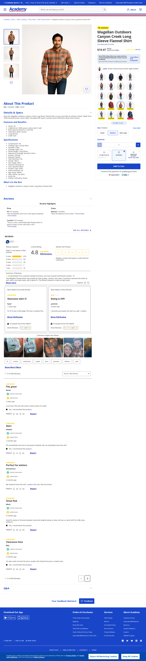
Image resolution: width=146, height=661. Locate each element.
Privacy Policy (71, 656)
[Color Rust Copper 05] (130, 96)
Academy (7, 19)
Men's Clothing (22, 19)
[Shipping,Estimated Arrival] (119, 155)
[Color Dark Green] (130, 76)
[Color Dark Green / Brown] (101, 86)
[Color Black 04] (101, 76)
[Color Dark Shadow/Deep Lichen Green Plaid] (121, 86)
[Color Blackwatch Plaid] (111, 76)
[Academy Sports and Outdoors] (18, 9)
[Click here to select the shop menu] (5, 9)
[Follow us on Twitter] (127, 640)
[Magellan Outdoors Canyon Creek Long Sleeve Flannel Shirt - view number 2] (11, 54)
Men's (13, 19)
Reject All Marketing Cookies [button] (103, 656)
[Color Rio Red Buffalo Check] (121, 96)
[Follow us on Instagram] (136, 640)
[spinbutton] (118, 145)
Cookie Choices (38, 657)
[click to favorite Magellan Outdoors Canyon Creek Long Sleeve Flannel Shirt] (86, 89)
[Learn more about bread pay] (125, 174)
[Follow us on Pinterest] (141, 640)
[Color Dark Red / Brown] (111, 86)
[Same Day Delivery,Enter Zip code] (133, 155)
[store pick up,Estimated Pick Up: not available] (104, 155)
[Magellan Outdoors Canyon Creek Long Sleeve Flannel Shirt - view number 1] (11, 36)
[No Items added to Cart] (140, 9)
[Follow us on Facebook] (122, 640)
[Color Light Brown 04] (101, 96)
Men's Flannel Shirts (44, 19)
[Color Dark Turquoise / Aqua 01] (130, 86)
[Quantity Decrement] (99, 145)
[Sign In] (128, 9)
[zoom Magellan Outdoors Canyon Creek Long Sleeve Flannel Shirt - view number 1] (57, 59)
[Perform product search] (104, 9)
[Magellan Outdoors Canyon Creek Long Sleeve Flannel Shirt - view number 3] (11, 71)
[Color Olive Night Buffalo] (111, 96)
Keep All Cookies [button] (130, 656)
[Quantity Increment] (138, 145)
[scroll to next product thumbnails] (11, 82)
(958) (138, 49)
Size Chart (136, 128)
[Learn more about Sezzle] (114, 174)
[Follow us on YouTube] (131, 640)
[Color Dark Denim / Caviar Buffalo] (121, 76)
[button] (134, 58)
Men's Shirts (32, 19)
